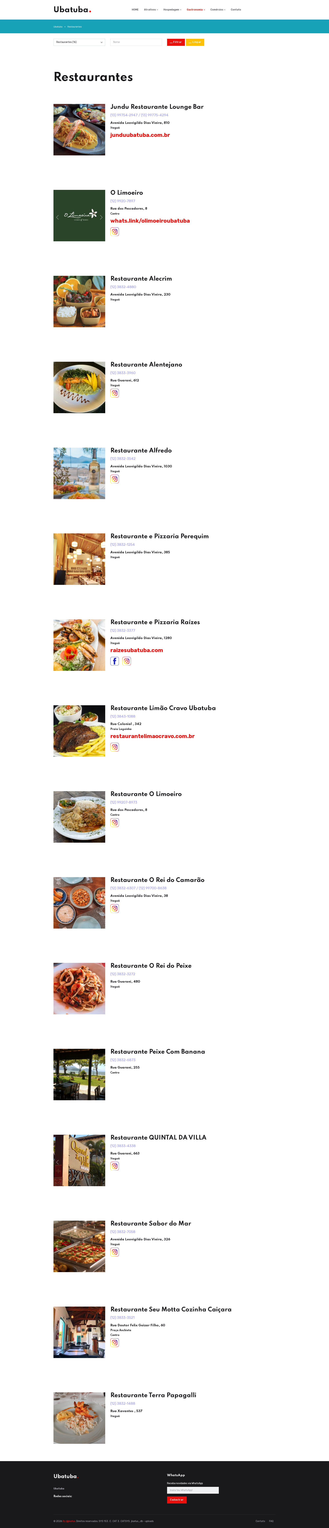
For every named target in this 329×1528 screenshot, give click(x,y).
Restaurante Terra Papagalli (153, 1395)
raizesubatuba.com (136, 650)
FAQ (271, 1521)
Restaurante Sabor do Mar (150, 1224)
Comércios (216, 9)
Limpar (196, 42)
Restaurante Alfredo (141, 451)
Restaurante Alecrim (141, 279)
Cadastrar (177, 1499)
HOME (135, 9)
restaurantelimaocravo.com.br (152, 736)
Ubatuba (57, 26)
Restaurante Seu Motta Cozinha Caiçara (171, 1310)
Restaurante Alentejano (146, 365)
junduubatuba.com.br (140, 135)
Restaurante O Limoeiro (146, 794)
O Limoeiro (126, 193)
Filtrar (177, 42)
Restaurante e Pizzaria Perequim (159, 536)
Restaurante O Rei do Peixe (151, 966)
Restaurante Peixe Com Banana (157, 1052)
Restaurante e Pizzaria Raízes (155, 622)
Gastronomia (195, 9)
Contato (236, 9)
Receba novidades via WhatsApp (185, 1483)
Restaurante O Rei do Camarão (157, 880)
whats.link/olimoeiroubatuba (150, 220)
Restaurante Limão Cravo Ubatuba (163, 708)
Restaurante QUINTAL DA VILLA (158, 1138)
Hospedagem (171, 9)
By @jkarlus (69, 1521)
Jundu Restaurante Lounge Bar (157, 107)
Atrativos (150, 9)
